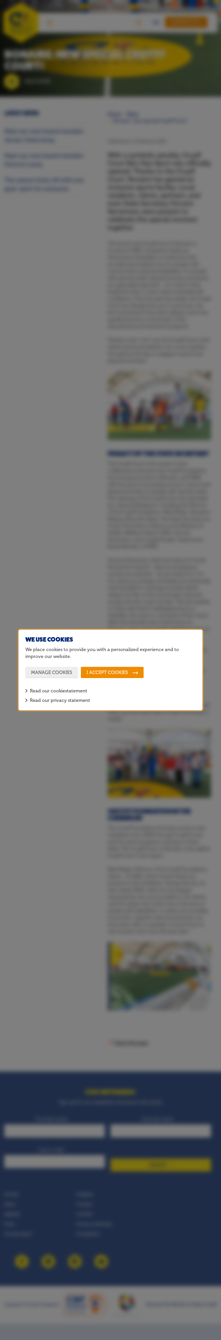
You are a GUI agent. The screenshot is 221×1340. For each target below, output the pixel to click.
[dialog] (110, 670)
